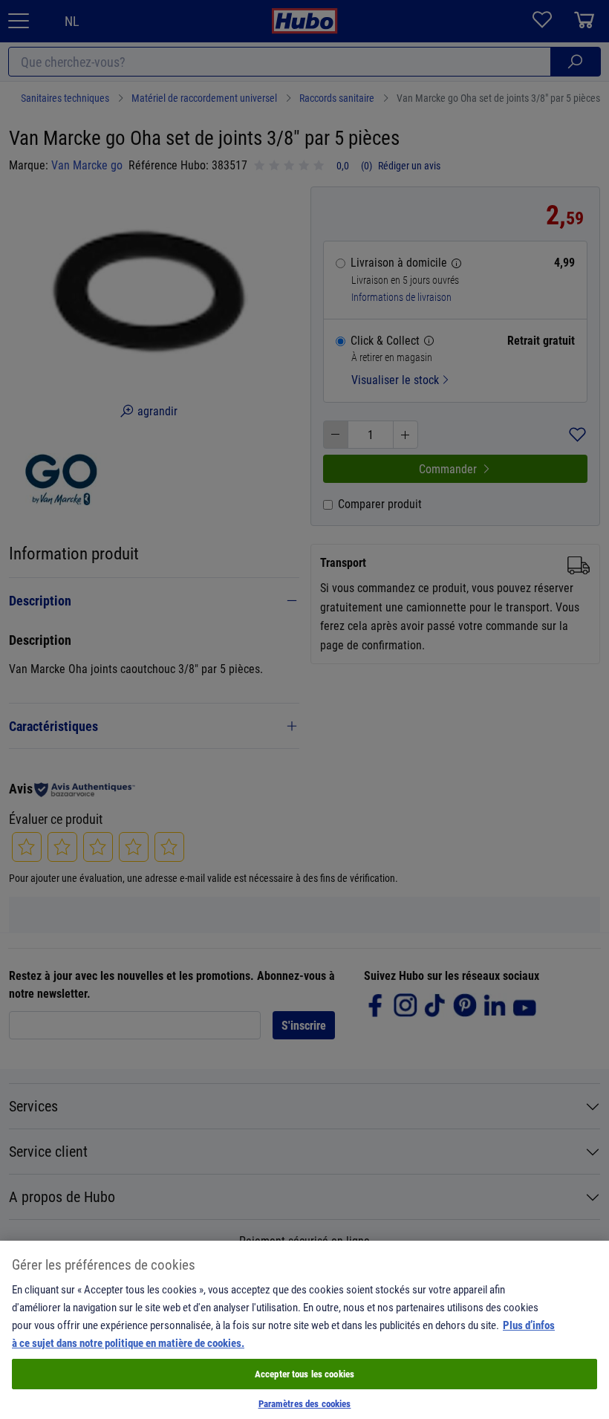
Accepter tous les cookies (304, 1373)
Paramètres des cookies (304, 1403)
